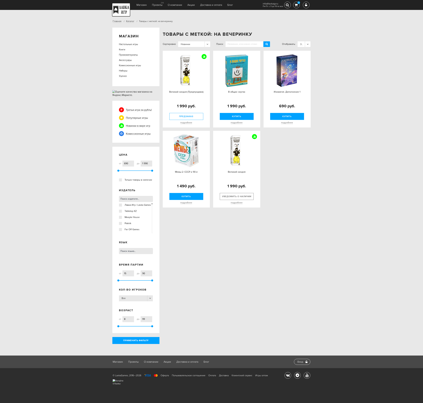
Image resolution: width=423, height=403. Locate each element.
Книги (122, 49)
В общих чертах (236, 91)
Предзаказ (186, 116)
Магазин (141, 5)
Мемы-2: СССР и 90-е (186, 171)
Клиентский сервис (242, 375)
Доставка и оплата (211, 5)
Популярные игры (137, 118)
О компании (175, 5)
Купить (236, 116)
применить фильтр (136, 340)
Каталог (130, 21)
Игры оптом (261, 375)
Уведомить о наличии (236, 196)
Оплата (212, 375)
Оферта (165, 375)
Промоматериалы (128, 54)
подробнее (186, 122)
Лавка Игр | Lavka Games (138, 205)
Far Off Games (132, 229)
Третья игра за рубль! (139, 110)
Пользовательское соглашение (188, 375)
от (120, 163)
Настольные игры (128, 44)
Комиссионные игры (130, 65)
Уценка (123, 76)
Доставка (224, 375)
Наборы (123, 70)
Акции (191, 5)
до (138, 163)
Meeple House (132, 217)
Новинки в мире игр (138, 125)
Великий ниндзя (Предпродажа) (186, 91)
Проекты (157, 5)
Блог (230, 5)
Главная (117, 21)
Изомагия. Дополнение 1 (287, 91)
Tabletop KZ (131, 211)
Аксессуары (125, 60)
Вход (300, 361)
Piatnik (128, 223)
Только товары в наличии (138, 179)
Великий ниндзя (237, 171)
